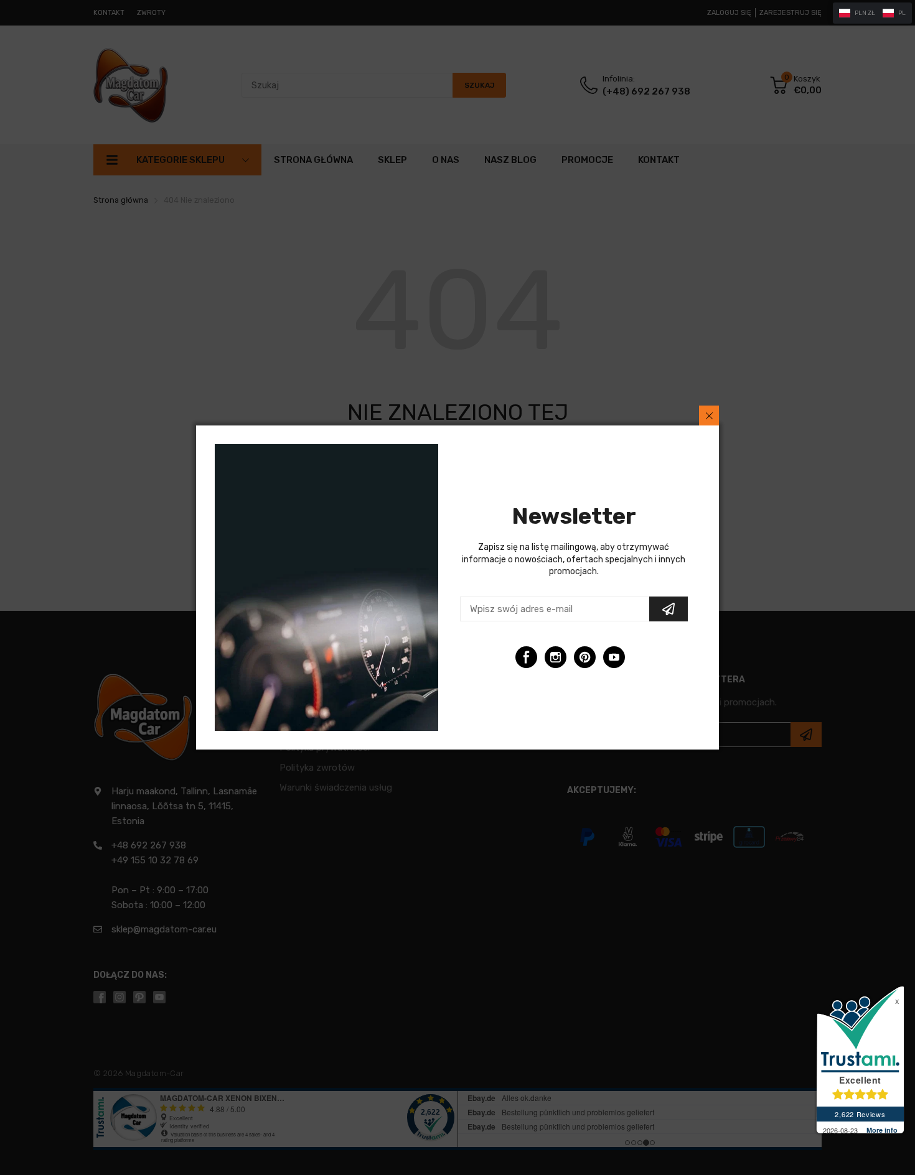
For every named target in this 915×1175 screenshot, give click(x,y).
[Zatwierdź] (668, 609)
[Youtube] (614, 657)
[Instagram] (555, 657)
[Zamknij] (709, 415)
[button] (872, 13)
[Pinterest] (585, 657)
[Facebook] (526, 657)
